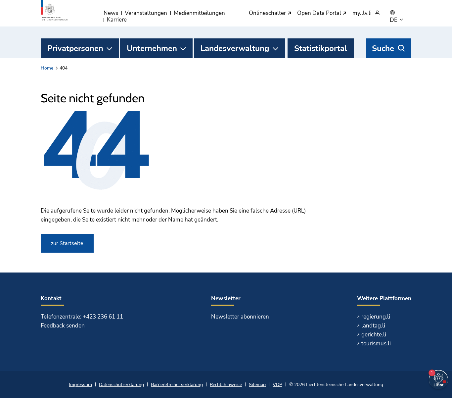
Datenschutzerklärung (121, 384)
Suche (383, 48)
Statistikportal (320, 48)
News (111, 13)
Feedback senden (63, 325)
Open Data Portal (319, 13)
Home (47, 68)
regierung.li (375, 317)
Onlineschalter (268, 13)
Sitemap (257, 384)
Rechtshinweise (226, 384)
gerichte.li (373, 334)
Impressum (80, 384)
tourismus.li (376, 343)
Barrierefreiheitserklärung (177, 384)
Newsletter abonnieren (240, 317)
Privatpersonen (75, 48)
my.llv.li (362, 13)
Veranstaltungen (146, 13)
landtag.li (373, 325)
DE (394, 20)
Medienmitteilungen (199, 13)
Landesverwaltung (235, 48)
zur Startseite (67, 243)
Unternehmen (152, 48)
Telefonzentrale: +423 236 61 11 (82, 317)
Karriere (117, 20)
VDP (277, 384)
